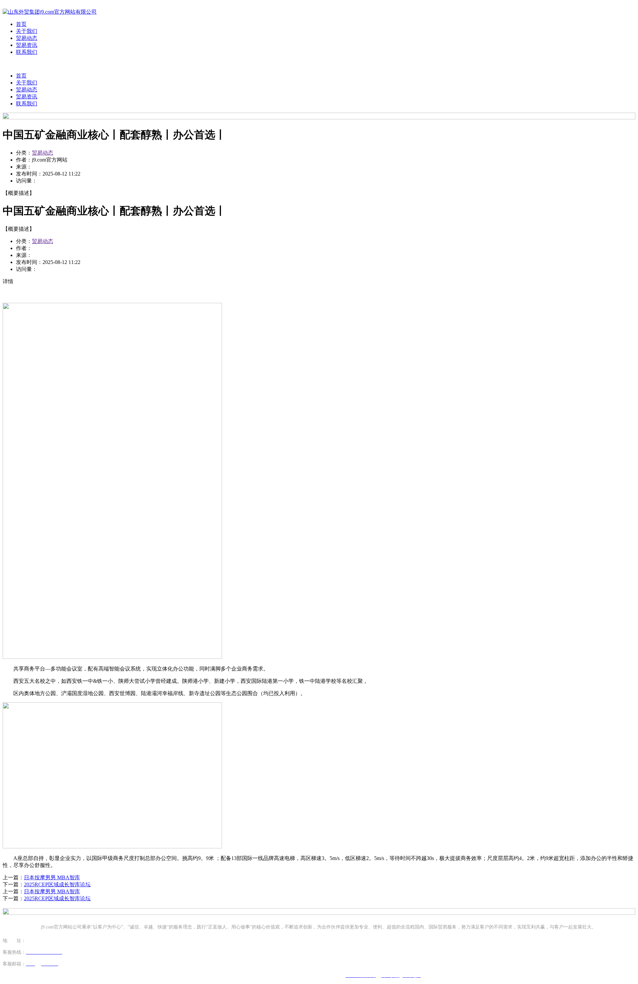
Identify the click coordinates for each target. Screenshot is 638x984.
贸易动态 (26, 38)
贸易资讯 (26, 45)
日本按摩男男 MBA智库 (52, 877)
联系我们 (26, 52)
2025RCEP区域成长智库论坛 (57, 884)
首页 (21, 24)
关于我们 (26, 31)
